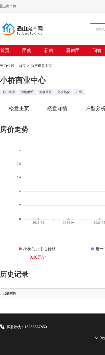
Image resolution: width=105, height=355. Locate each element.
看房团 (73, 50)
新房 (48, 50)
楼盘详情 (57, 108)
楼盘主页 (19, 108)
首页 (22, 66)
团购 (26, 50)
